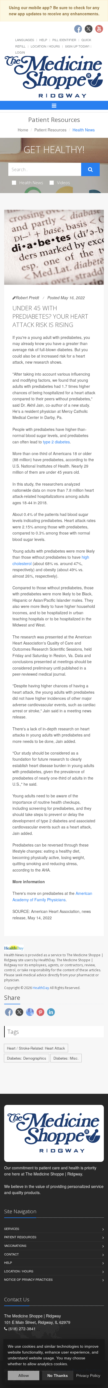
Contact (11, 1254)
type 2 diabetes (56, 442)
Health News (31, 182)
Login (20, 52)
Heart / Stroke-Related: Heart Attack (36, 1048)
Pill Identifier (64, 40)
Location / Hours (45, 46)
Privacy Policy (88, 1375)
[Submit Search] (90, 169)
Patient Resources (50, 130)
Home (23, 130)
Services (11, 1228)
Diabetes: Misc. (66, 1058)
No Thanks (57, 1375)
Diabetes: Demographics (26, 1058)
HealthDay (41, 987)
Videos (63, 182)
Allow (23, 1375)
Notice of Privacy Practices (28, 1279)
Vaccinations (15, 1245)
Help (43, 40)
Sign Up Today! (77, 46)
